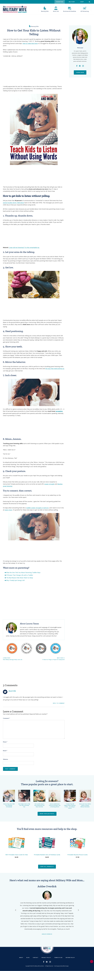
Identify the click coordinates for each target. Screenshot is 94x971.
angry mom (8, 510)
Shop (82, 1)
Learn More (80, 72)
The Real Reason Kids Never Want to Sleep (19, 578)
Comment (6, 718)
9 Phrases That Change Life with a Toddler (19, 575)
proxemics (59, 411)
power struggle (49, 484)
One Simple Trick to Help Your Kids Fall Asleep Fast (24, 805)
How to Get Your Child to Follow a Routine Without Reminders (85, 805)
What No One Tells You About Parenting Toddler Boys (23, 572)
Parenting (59, 1)
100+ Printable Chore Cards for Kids (16, 855)
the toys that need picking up (54, 368)
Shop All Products (47, 866)
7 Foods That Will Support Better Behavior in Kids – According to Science (70, 806)
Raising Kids (35, 26)
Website (5, 759)
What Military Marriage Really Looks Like (12, 658)
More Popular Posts (47, 813)
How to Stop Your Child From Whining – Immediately (8, 805)
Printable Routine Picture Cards (77, 855)
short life (12, 691)
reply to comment (59, 703)
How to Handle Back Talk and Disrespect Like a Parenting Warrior (54, 805)
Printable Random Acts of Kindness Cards (47, 855)
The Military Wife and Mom (15, 9)
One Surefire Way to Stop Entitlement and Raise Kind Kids (39, 805)
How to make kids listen (30, 43)
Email (5, 750)
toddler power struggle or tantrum (37, 508)
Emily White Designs (64, 966)
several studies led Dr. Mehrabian (13, 203)
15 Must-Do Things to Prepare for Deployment (53, 658)
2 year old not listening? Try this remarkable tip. (24, 247)
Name (5, 742)
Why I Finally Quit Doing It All (15, 580)
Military (72, 1)
